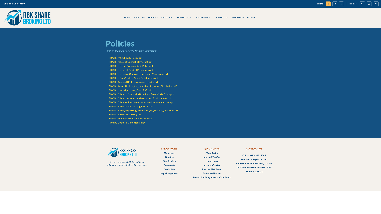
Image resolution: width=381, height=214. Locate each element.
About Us (139, 17)
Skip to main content (14, 4)
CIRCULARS (166, 17)
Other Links (203, 17)
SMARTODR (238, 17)
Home (127, 17)
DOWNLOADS (184, 17)
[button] (167, 17)
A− (362, 4)
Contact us (222, 17)
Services (153, 17)
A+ (376, 4)
